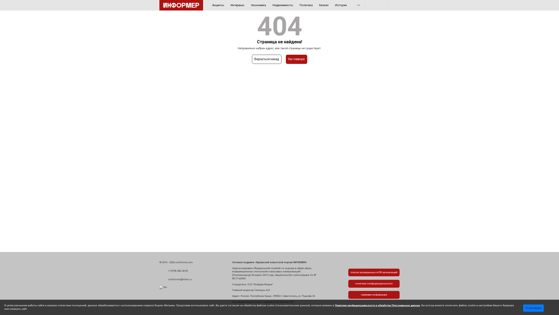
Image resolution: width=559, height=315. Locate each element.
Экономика (258, 5)
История (341, 5)
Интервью (237, 5)
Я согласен (533, 308)
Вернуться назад (266, 59)
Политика (306, 5)
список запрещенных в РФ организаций (373, 272)
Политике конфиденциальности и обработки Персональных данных (377, 305)
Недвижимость (283, 5)
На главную (296, 59)
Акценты (218, 5)
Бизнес (324, 5)
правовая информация (374, 294)
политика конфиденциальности (374, 283)
